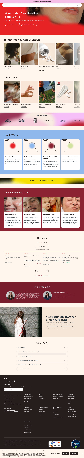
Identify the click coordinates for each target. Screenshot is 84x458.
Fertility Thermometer (72, 411)
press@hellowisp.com (11, 410)
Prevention (70, 394)
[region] (42, 453)
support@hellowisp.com (8, 399)
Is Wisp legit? (21, 347)
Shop (44, 5)
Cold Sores (41, 396)
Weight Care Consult (28, 409)
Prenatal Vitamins (71, 409)
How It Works (59, 5)
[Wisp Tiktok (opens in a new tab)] (12, 381)
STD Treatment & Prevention (57, 408)
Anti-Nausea (26, 411)
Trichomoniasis (56, 414)
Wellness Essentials (43, 407)
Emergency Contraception (58, 396)
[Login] (77, 5)
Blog (65, 5)
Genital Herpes (41, 398)
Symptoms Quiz (51, 5)
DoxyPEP (54, 416)
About (69, 5)
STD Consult (26, 427)
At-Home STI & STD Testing (58, 417)
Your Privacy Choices (55, 453)
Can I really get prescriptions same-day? (28, 351)
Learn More (16, 411)
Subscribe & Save (27, 432)
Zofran (69, 403)
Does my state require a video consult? (28, 360)
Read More (38, 263)
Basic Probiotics (71, 398)
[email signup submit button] (22, 389)
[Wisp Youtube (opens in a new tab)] (10, 381)
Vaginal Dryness (27, 401)
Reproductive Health (58, 394)
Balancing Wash (42, 411)
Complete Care (27, 422)
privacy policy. (17, 456)
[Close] (82, 453)
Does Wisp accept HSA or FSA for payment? (29, 364)
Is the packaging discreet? (25, 356)
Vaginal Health (27, 394)
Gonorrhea (55, 412)
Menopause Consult (27, 429)
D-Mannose (70, 401)
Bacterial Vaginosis (27, 398)
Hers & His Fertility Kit (72, 414)
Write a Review (42, 246)
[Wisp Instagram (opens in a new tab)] (7, 381)
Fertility (70, 407)
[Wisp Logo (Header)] (6, 5)
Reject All (65, 453)
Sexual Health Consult (28, 425)
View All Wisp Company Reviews (42, 275)
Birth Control (55, 398)
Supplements (41, 414)
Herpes (40, 394)
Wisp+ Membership (27, 430)
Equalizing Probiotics (71, 396)
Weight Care (27, 407)
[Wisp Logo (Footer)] (5, 378)
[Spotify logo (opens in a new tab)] (14, 381)
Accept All (74, 453)
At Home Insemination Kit (72, 416)
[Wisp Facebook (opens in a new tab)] (5, 381)
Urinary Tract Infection (28, 396)
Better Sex (41, 409)
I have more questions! (24, 369)
